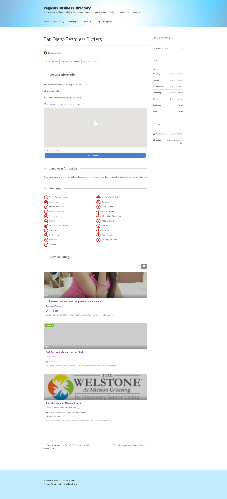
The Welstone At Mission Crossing (65, 403)
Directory (87, 21)
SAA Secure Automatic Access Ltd (64, 352)
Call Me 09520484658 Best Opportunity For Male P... (74, 301)
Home (46, 21)
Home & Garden (66, 407)
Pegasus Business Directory (67, 8)
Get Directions (93, 155)
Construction (51, 357)
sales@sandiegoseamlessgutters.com (64, 97)
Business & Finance (53, 306)
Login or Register (104, 21)
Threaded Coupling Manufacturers (128, 445)
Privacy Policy (50, 484)
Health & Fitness (52, 407)
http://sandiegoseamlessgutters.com (64, 104)
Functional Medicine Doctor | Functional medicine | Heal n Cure (68, 447)
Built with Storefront (67, 484)
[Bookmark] (46, 295)
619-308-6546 (53, 91)
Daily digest (73, 21)
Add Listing (59, 21)
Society (76, 407)
